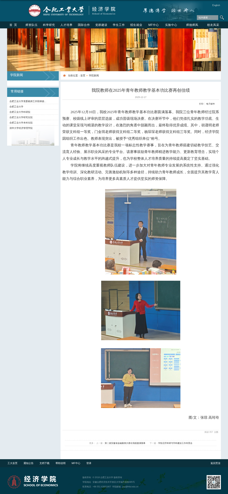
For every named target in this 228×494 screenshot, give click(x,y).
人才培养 (66, 24)
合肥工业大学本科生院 (21, 122)
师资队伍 (31, 24)
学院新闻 (94, 75)
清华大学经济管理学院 (21, 128)
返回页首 (216, 463)
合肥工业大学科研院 (19, 112)
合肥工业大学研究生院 (21, 117)
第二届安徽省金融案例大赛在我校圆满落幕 (125, 443)
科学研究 (49, 24)
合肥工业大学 (16, 106)
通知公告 (28, 463)
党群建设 (101, 24)
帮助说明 (61, 463)
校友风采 (213, 24)
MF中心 (153, 24)
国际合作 (84, 24)
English (216, 5)
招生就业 (136, 24)
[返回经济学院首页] (71, 5)
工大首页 (12, 463)
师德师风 (192, 24)
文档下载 (45, 463)
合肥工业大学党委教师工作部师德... (27, 101)
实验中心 (171, 24)
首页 (14, 24)
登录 (88, 463)
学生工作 (119, 24)
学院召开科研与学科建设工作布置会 (175, 443)
